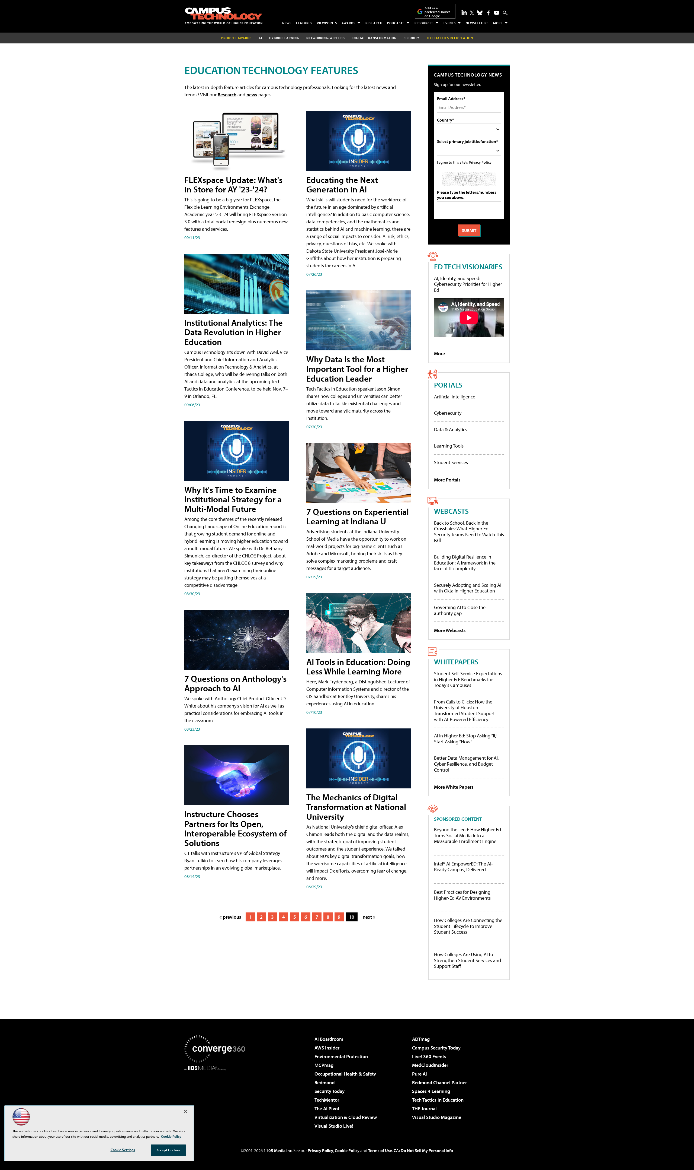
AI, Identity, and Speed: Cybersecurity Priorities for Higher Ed (468, 284)
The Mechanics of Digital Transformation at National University (356, 807)
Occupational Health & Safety (345, 1074)
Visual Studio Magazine (436, 1117)
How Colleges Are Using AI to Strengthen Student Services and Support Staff (467, 960)
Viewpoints (327, 23)
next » (369, 917)
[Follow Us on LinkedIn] (464, 12)
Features (304, 23)
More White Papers (454, 787)
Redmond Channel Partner (439, 1082)
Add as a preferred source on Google (438, 12)
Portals (448, 384)
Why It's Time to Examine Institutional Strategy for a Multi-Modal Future (233, 499)
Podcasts (395, 23)
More (498, 23)
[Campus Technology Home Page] (223, 15)
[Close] (185, 1111)
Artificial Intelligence (454, 397)
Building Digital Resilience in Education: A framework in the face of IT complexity (465, 563)
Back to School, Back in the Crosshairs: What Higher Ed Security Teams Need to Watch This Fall (469, 532)
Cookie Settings (123, 1149)
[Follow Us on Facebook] (488, 12)
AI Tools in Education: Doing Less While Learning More (358, 666)
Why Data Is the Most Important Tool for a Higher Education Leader (357, 368)
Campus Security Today (436, 1048)
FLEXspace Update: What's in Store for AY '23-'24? (233, 184)
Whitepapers (456, 661)
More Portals (447, 480)
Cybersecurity (447, 413)
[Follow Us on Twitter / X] (472, 13)
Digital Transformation (374, 38)
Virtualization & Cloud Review (345, 1117)
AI (260, 38)
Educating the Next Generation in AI (342, 184)
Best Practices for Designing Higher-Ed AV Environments (462, 895)
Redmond (324, 1082)
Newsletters (477, 23)
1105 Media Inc (278, 1150)
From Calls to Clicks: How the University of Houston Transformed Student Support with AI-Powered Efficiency (464, 710)
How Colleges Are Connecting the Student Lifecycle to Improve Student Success (468, 926)
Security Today (329, 1091)
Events (450, 23)
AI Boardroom (328, 1039)
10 (351, 917)
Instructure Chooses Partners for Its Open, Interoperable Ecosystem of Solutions (235, 828)
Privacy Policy (480, 162)
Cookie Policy (347, 1150)
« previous (230, 917)
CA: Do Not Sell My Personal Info (423, 1150)
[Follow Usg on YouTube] (496, 12)
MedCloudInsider (430, 1065)
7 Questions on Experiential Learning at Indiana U (357, 516)
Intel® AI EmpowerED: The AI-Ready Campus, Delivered (463, 867)
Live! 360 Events (429, 1056)
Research (374, 23)
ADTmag (421, 1039)
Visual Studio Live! (333, 1126)
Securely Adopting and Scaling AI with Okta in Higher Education (467, 588)
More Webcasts (450, 630)
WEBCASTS (451, 511)
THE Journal (424, 1108)
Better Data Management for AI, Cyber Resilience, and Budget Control (466, 764)
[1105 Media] (216, 1098)
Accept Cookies (168, 1150)
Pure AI (419, 1074)
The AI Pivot (326, 1108)
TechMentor (326, 1100)
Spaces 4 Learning (431, 1091)
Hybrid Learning (284, 38)
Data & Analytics (450, 429)
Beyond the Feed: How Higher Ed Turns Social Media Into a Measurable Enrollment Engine (467, 835)
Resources (424, 23)
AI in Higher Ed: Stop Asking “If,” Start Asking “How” (465, 739)
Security (411, 38)
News (286, 23)
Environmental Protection (341, 1056)
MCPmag (323, 1065)
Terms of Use (380, 1150)
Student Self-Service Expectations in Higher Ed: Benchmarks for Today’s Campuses (468, 679)
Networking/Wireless (325, 38)
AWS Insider (326, 1048)
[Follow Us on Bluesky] (480, 12)
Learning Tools (449, 446)
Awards (348, 23)
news (251, 94)
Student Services (451, 462)
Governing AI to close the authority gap (460, 610)
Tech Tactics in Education (438, 1100)
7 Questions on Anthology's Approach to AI (235, 683)
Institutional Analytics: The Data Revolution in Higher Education (233, 332)
